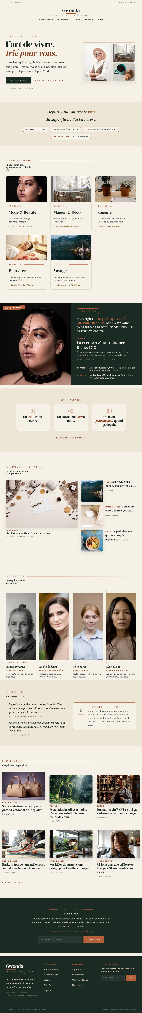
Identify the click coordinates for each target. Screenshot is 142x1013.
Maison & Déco (63, 19)
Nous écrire (77, 985)
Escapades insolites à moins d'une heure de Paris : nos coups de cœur (68, 813)
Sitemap (132, 1009)
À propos (76, 969)
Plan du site (123, 1009)
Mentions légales (110, 1009)
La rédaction (15, 2)
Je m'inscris (93, 939)
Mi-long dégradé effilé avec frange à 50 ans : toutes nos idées (115, 868)
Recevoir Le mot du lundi (48, 80)
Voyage (99, 19)
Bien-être (88, 19)
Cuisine (77, 19)
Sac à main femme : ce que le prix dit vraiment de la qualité (22, 808)
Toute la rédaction (17, 663)
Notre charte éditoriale (69, 438)
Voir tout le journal (14, 883)
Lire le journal (18, 80)
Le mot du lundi (125, 2)
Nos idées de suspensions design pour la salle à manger (69, 866)
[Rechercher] (135, 2)
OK (131, 978)
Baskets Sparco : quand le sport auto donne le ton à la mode (23, 866)
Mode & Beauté (46, 19)
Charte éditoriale (80, 980)
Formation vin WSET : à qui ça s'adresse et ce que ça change (117, 811)
